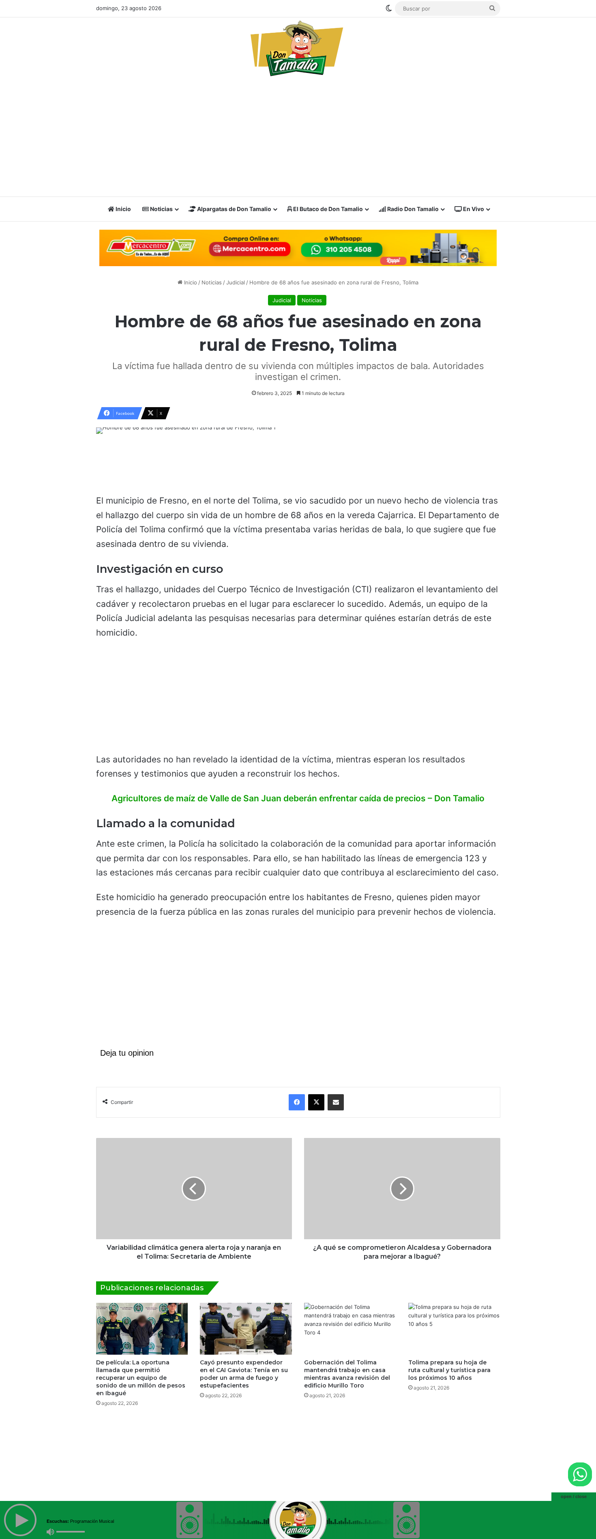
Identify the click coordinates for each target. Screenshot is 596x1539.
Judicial (235, 282)
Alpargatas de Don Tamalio (233, 208)
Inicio (122, 208)
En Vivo (473, 208)
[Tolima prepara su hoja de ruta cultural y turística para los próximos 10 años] (454, 1329)
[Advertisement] (298, 139)
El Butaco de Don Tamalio (327, 208)
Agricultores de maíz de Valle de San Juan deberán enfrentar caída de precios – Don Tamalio (298, 798)
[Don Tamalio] (298, 48)
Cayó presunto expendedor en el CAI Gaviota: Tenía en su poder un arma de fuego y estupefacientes (244, 1374)
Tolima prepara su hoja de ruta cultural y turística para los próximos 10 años (449, 1370)
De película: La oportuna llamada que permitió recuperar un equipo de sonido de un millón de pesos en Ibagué (140, 1378)
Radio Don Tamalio (412, 208)
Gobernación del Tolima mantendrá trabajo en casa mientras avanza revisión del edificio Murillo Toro (347, 1374)
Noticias (161, 208)
